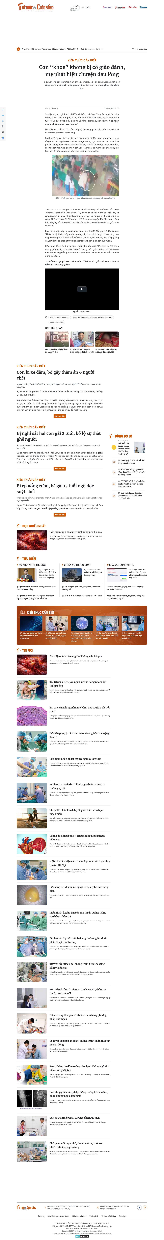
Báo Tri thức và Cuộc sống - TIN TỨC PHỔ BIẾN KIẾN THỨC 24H (36, 7)
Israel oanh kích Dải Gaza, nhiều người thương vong (93, 572)
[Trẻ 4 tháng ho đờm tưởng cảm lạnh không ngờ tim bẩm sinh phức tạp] (32, 1075)
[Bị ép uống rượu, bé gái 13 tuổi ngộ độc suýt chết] (107, 339)
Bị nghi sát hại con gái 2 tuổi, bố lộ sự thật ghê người (82, 350)
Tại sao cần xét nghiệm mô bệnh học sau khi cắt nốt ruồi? (80, 709)
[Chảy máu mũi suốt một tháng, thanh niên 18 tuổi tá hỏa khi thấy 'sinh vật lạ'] (139, 447)
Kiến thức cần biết (59, 49)
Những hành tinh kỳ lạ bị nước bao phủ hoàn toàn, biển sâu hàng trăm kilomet (81, 637)
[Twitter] (3, 121)
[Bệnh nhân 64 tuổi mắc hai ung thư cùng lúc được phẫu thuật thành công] (32, 946)
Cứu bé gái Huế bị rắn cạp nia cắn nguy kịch (75, 1117)
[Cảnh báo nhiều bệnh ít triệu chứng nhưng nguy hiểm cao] (32, 844)
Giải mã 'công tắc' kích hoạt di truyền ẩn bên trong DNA (31, 635)
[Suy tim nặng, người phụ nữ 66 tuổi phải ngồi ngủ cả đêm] (133, 623)
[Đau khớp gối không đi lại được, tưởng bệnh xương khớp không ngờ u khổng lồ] (32, 1100)
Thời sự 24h (71, 49)
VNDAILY (120, 7)
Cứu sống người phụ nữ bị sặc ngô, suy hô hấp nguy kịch (79, 889)
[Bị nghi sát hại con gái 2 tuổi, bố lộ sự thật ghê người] (82, 339)
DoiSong (132, 7)
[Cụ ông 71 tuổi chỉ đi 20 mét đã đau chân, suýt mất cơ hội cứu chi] (107, 623)
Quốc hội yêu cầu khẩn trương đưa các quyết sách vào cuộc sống (36, 588)
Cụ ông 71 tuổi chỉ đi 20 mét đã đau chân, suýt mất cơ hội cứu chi (107, 635)
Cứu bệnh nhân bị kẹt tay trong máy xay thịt (75, 758)
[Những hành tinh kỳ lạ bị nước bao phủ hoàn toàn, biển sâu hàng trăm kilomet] (82, 623)
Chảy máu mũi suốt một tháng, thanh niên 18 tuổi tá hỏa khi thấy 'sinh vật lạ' (124, 447)
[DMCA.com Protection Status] (82, 1236)
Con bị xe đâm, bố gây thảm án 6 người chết (56, 350)
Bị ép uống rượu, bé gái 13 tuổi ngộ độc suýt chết (106, 350)
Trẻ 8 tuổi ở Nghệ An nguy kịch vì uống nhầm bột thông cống (78, 683)
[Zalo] (3, 115)
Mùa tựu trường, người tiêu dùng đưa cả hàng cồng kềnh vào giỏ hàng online (131, 472)
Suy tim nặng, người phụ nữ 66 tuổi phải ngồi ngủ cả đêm (132, 635)
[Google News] (3, 138)
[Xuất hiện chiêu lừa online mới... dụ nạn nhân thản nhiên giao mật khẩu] (117, 575)
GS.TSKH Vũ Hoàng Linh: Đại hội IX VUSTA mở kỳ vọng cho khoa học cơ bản (131, 484)
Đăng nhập (143, 49)
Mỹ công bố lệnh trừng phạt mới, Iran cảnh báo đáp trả (81, 588)
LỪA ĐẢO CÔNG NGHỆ (121, 565)
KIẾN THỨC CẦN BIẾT (40, 612)
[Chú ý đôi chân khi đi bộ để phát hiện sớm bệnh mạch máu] (32, 818)
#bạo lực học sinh (56, 322)
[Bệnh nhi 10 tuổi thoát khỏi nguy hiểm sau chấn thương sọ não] (32, 793)
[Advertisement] (82, 29)
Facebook (139, 1207)
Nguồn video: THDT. (82, 311)
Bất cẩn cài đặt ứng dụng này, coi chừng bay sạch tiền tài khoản (125, 588)
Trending (25, 49)
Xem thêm (102, 49)
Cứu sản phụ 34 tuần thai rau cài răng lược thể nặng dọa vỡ (79, 735)
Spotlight (96, 49)
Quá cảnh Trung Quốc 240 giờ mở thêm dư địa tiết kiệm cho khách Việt (130, 495)
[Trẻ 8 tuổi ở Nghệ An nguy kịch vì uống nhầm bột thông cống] (32, 690)
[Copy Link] (3, 132)
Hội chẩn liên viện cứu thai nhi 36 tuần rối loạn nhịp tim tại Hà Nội (80, 863)
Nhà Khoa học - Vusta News (40, 49)
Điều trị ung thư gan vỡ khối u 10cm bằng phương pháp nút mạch (78, 1017)
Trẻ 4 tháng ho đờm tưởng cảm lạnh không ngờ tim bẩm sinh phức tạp (79, 1068)
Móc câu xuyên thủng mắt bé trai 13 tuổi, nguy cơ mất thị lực (56, 635)
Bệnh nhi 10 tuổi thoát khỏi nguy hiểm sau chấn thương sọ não (77, 786)
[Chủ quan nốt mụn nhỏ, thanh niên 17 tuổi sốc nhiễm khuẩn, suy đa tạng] (32, 1152)
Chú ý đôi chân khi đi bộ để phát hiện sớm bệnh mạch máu (77, 812)
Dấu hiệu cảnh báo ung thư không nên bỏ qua (76, 532)
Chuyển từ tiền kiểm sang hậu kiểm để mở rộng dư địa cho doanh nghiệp (47, 574)
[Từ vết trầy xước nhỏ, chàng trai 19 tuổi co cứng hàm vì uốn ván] (32, 972)
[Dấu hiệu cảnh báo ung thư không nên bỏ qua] (32, 540)
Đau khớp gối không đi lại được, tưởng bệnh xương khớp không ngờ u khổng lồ (79, 1094)
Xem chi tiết (59, 416)
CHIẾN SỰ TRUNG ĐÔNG (77, 565)
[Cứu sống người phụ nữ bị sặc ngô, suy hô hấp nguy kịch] (32, 895)
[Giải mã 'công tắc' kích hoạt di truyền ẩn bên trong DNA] (31, 623)
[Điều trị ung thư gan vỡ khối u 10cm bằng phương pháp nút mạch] (32, 1023)
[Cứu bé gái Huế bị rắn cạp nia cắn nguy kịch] (32, 1126)
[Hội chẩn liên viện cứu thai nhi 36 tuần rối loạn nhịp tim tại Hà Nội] (32, 870)
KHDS (107, 7)
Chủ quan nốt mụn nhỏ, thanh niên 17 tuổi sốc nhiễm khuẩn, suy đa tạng (76, 1145)
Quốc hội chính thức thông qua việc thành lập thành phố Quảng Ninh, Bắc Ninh (35, 597)
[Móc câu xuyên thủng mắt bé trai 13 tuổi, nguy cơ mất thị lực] (57, 623)
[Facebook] (3, 110)
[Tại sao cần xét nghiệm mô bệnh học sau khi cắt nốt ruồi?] (32, 716)
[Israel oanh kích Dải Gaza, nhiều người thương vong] (72, 575)
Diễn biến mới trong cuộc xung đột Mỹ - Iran (83, 596)
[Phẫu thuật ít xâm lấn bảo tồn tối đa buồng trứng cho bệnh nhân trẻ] (32, 921)
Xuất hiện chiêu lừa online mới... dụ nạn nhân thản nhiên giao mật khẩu (138, 574)
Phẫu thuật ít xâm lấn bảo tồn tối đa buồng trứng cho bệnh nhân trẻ (78, 914)
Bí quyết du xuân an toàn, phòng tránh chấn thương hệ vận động (80, 1042)
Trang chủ (18, 49)
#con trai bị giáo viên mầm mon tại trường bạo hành (92, 317)
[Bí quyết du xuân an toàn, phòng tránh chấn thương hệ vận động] (32, 1049)
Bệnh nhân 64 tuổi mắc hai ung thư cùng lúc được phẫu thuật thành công (78, 940)
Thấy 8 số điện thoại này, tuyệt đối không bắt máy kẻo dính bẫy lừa (125, 597)
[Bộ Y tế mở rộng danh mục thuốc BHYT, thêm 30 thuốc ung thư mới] (32, 998)
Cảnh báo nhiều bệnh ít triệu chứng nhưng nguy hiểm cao (77, 837)
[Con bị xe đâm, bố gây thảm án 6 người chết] (57, 339)
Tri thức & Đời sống (84, 49)
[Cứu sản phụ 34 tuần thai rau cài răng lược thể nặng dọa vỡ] (32, 741)
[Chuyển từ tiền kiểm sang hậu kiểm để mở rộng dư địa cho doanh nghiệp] (27, 575)
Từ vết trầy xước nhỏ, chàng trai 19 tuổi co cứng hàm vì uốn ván (77, 965)
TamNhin (143, 7)
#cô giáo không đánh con (59, 317)
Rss (145, 1207)
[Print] (3, 126)
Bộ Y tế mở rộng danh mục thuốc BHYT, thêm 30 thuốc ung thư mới (78, 991)
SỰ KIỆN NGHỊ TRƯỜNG (32, 565)
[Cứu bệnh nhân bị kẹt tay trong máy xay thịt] (32, 767)
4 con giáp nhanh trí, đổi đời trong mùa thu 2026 (131, 461)
